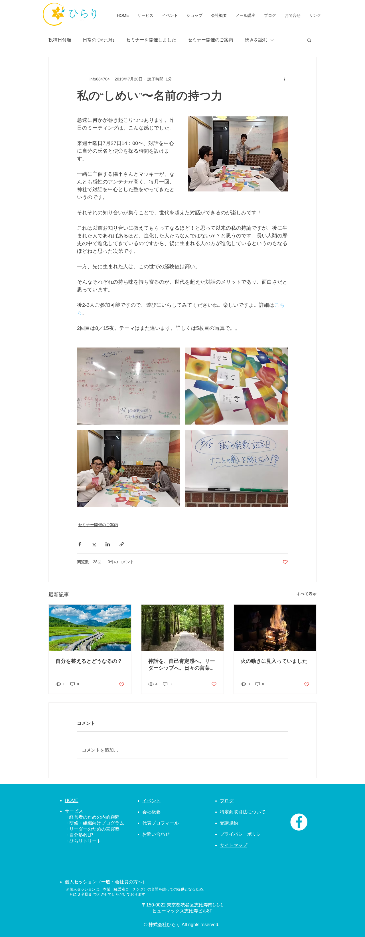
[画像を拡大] (128, 386)
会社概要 (151, 811)
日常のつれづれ (99, 39)
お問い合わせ (156, 834)
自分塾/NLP (81, 835)
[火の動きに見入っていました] (275, 628)
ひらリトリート (85, 841)
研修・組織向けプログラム (96, 823)
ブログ (227, 800)
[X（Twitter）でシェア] (93, 544)
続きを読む (256, 39)
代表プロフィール (160, 823)
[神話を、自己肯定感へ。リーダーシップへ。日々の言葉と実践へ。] (182, 628)
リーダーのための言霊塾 (94, 829)
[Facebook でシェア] (79, 544)
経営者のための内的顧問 (94, 817)
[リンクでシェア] (121, 544)
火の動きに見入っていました (274, 661)
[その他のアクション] (284, 79)
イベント (151, 800)
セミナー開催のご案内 (210, 39)
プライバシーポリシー (242, 834)
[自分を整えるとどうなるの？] (90, 628)
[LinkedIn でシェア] (107, 544)
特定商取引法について (242, 811)
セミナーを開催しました (151, 39)
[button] (309, 40)
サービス (74, 811)
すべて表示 (307, 593)
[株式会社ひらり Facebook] (298, 822)
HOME (71, 800)
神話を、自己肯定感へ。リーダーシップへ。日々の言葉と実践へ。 (181, 664)
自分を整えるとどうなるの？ (89, 661)
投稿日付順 (59, 39)
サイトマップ (233, 845)
